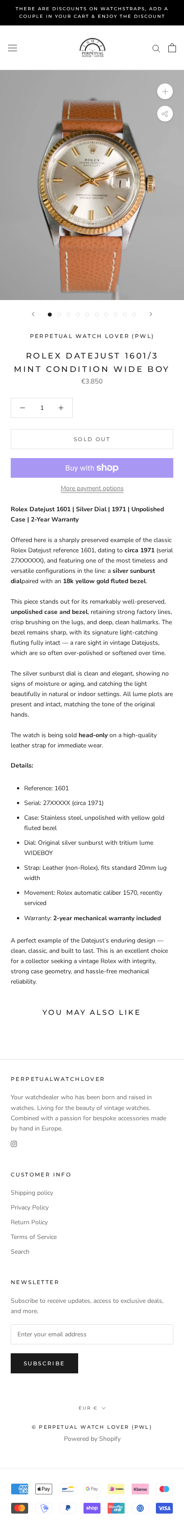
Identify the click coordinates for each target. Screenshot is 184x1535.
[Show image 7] (106, 315)
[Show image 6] (97, 315)
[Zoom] (165, 91)
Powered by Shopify (92, 1439)
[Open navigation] (12, 47)
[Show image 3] (69, 315)
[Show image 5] (87, 315)
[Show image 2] (59, 315)
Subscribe (44, 1363)
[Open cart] (172, 47)
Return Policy (29, 1222)
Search (20, 1251)
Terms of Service (34, 1237)
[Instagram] (14, 1144)
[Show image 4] (78, 315)
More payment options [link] (92, 488)
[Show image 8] (115, 315)
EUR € (88, 1408)
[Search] (156, 48)
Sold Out (92, 439)
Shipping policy (32, 1193)
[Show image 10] (134, 315)
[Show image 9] (125, 315)
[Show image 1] (50, 315)
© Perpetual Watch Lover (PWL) (92, 1427)
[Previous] (33, 314)
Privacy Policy (30, 1207)
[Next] (151, 314)
